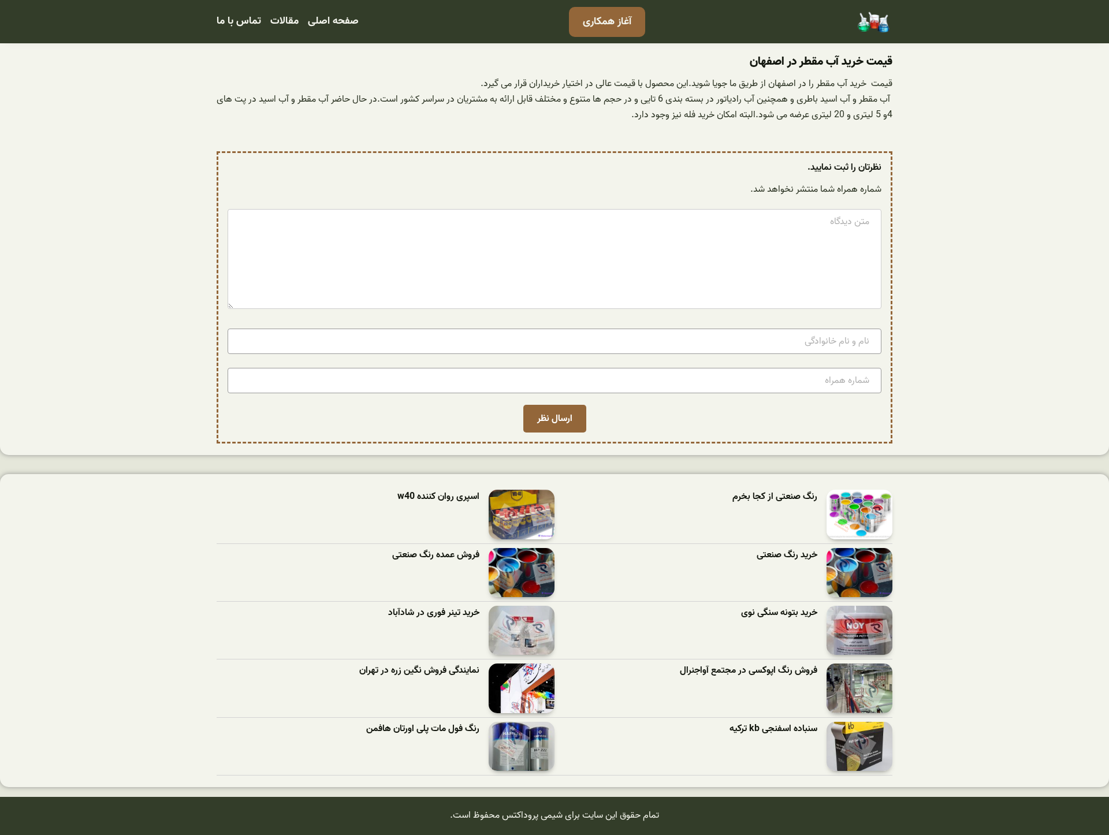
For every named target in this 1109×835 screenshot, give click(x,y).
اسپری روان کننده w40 (438, 497)
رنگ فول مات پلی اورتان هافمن (422, 729)
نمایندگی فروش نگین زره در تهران (419, 670)
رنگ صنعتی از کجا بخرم (774, 497)
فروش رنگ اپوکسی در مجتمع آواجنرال (748, 670)
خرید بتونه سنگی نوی (779, 613)
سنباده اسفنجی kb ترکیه (773, 729)
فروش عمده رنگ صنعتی (435, 555)
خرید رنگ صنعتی (787, 555)
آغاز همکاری (607, 21)
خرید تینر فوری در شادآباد (433, 613)
